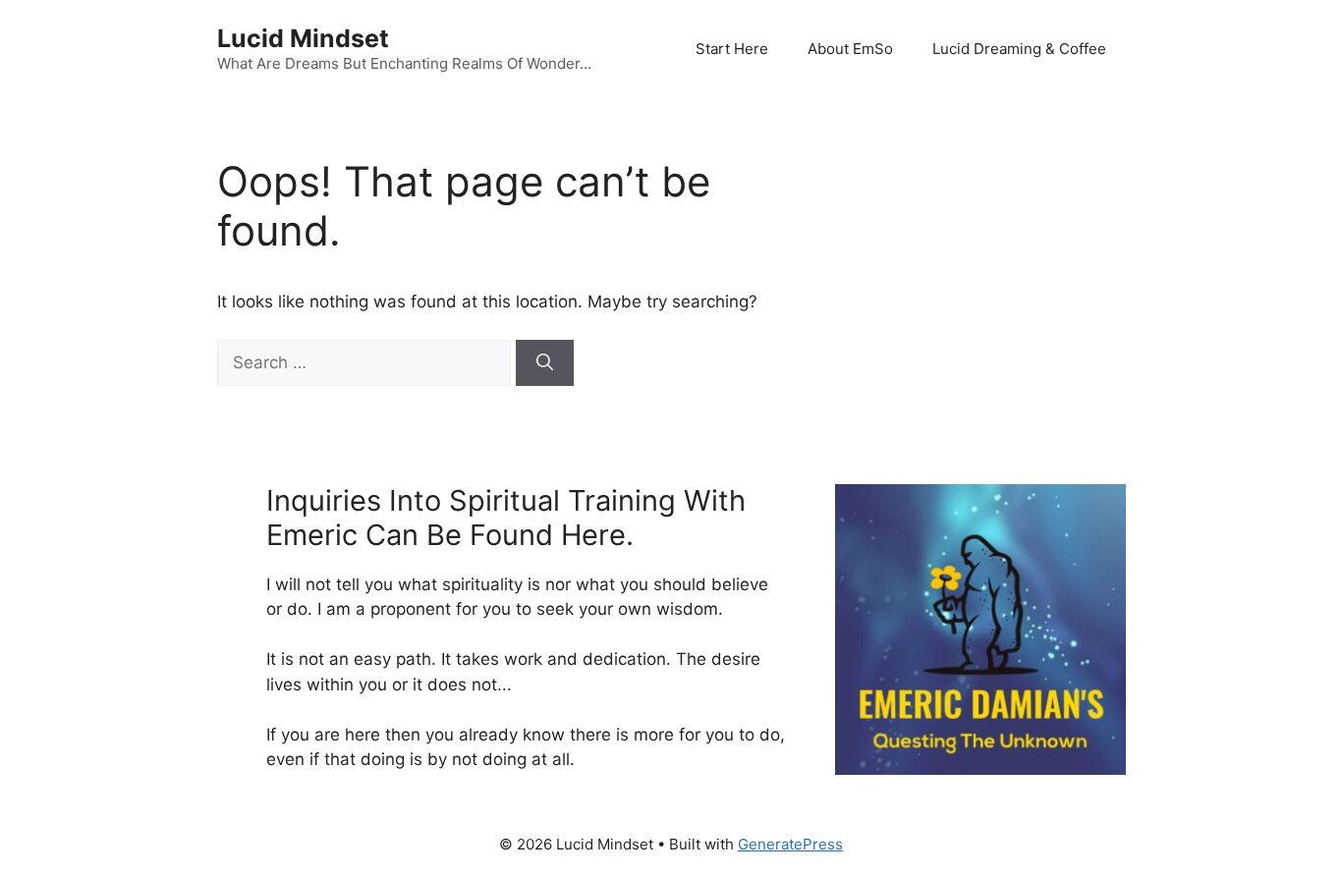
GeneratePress (790, 844)
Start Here (732, 48)
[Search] (545, 363)
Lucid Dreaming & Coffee (1019, 48)
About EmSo (850, 48)
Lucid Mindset (303, 38)
